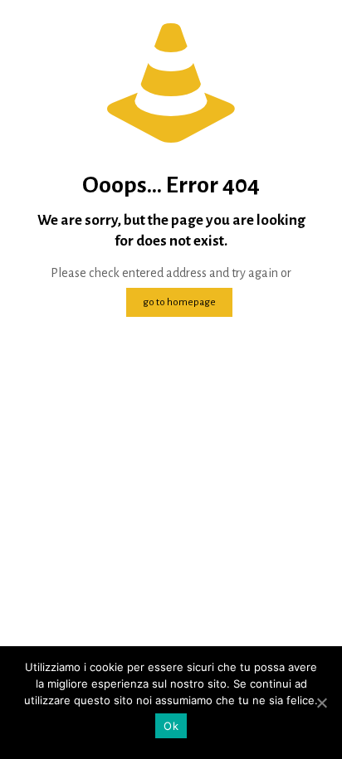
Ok (171, 725)
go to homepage (179, 302)
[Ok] (321, 702)
